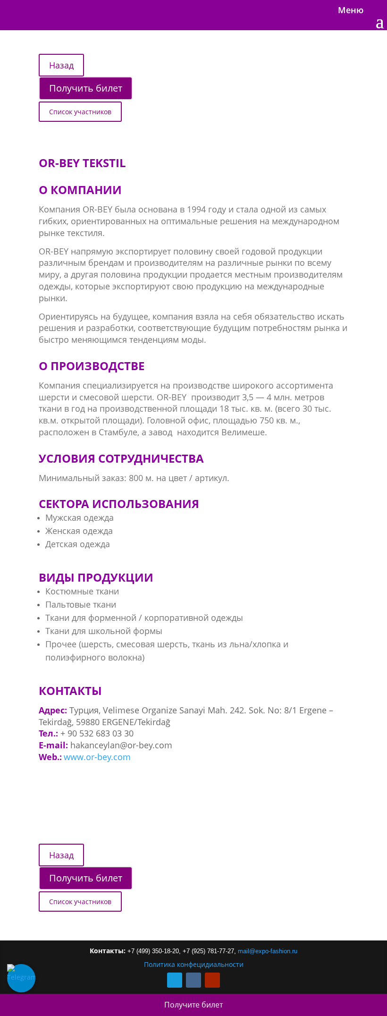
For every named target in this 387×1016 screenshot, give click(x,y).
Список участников (80, 111)
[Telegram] (21, 978)
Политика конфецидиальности (194, 964)
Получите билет (193, 1004)
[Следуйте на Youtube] (212, 980)
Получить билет (85, 88)
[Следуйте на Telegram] (174, 980)
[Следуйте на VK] (193, 980)
